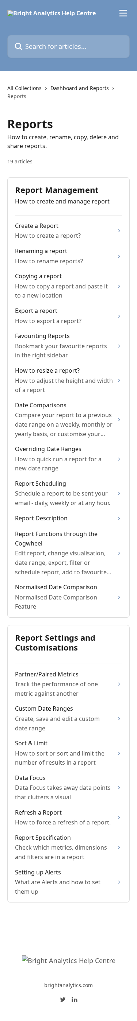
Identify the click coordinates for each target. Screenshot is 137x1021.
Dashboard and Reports (79, 88)
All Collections (24, 88)
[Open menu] (123, 13)
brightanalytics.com (68, 985)
